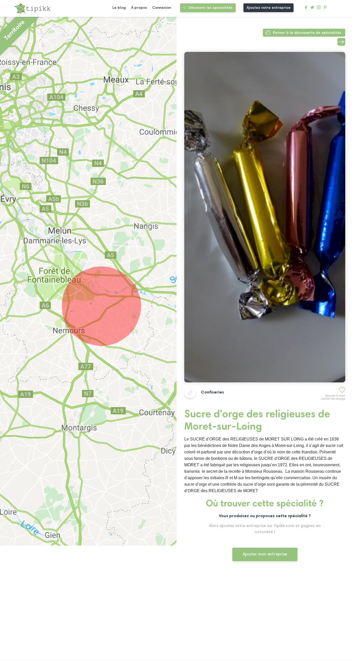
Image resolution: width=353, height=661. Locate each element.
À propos (139, 8)
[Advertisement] (264, 616)
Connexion (161, 8)
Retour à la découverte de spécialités (307, 33)
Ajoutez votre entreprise (268, 8)
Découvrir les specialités (210, 8)
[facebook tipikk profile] (306, 8)
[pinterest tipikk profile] (325, 8)
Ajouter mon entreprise (265, 554)
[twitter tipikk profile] (312, 8)
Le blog (119, 8)
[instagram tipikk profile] (319, 8)
